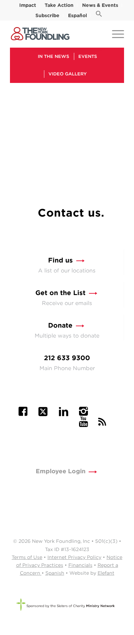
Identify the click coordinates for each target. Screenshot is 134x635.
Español (77, 15)
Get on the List (60, 293)
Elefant (106, 573)
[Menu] (114, 34)
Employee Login (61, 471)
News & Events (100, 5)
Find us (60, 260)
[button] (99, 15)
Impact (27, 5)
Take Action (59, 5)
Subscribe (47, 15)
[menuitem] (28, 5)
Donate (60, 325)
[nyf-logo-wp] (55, 34)
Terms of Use (27, 557)
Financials (80, 565)
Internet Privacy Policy (74, 557)
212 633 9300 (67, 358)
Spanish (54, 573)
